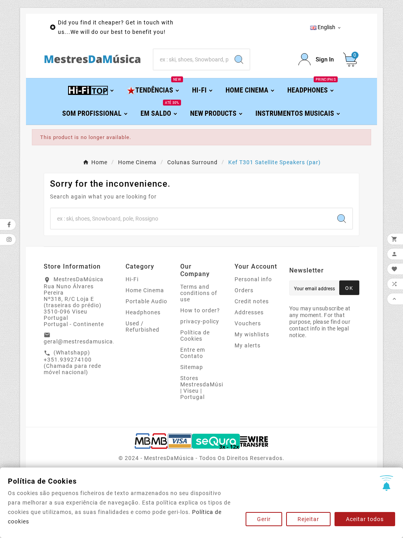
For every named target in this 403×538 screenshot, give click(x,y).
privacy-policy (199, 321)
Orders (244, 290)
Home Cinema (145, 290)
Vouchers (248, 323)
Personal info (253, 279)
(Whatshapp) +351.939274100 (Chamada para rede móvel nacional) (72, 362)
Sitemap (191, 367)
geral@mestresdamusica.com (85, 341)
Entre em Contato (192, 353)
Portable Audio (146, 301)
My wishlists (252, 334)
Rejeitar (308, 519)
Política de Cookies (195, 335)
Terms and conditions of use (198, 293)
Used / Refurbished (142, 326)
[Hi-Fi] (91, 89)
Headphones (143, 312)
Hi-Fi (132, 279)
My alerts (248, 345)
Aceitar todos (365, 519)
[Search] (239, 59)
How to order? (200, 310)
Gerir (264, 519)
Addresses (249, 312)
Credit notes (252, 301)
